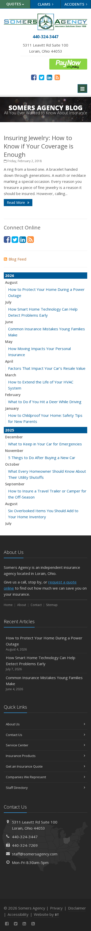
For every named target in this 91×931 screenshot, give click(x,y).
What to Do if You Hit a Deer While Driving (44, 401)
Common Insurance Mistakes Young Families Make (44, 683)
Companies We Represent (26, 777)
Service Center (17, 745)
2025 (9, 429)
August (11, 282)
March (10, 375)
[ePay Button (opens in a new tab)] (68, 63)
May (9, 341)
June (9, 321)
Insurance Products (21, 755)
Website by (46, 914)
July (8, 302)
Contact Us (14, 734)
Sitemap (52, 605)
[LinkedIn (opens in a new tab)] (49, 77)
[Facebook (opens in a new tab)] (33, 77)
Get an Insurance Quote (24, 766)
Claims (44, 4)
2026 (9, 275)
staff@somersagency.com (34, 853)
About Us (13, 724)
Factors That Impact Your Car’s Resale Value (46, 368)
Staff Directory (17, 787)
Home (8, 605)
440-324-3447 (25, 836)
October (12, 464)
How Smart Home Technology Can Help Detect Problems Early (40, 663)
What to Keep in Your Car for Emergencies (45, 443)
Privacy (56, 908)
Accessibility (18, 914)
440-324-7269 (25, 845)
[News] (57, 77)
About (21, 605)
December (14, 437)
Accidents (74, 4)
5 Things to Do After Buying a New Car (41, 457)
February (13, 394)
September (15, 484)
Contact (36, 605)
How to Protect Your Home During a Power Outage (44, 643)
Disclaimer (77, 908)
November (14, 450)
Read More (16, 202)
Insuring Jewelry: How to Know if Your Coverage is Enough (38, 146)
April (9, 361)
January (12, 408)
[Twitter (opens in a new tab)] (41, 77)
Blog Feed (17, 259)
